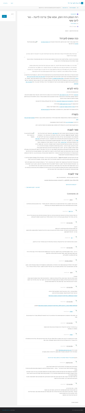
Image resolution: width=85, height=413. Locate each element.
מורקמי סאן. (55, 133)
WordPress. (6, 410)
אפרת (71, 311)
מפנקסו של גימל (73, 7)
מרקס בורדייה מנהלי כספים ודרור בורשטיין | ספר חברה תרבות (61, 357)
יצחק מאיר (76, 94)
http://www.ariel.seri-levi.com (65, 350)
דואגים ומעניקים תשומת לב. (58, 78)
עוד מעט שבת (65, 7)
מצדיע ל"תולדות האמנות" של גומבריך (67, 106)
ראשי (12, 3)
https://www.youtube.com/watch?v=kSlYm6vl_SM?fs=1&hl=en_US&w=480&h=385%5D (57, 305)
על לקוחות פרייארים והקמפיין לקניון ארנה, (64, 101)
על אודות (5, 3)
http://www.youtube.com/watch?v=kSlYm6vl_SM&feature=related (63, 295)
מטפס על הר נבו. (69, 122)
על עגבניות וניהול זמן (45, 109)
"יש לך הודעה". (64, 142)
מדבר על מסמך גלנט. (63, 94)
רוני (72, 237)
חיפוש (12, 14)
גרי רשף (71, 211)
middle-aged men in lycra (65, 103)
